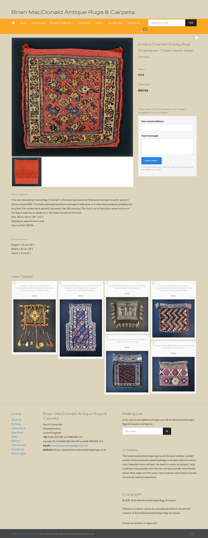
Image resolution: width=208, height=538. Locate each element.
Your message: (150, 135)
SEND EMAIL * (151, 160)
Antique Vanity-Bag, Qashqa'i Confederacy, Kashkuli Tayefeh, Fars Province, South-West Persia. (173, 288)
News (23, 22)
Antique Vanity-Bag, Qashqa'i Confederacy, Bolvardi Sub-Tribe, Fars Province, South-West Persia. (34, 288)
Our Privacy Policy (19, 533)
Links (14, 436)
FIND (191, 22)
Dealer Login (18, 453)
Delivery (15, 440)
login (192, 533)
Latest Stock (38, 22)
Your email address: (152, 121)
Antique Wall (116, 22)
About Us (16, 419)
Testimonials (18, 445)
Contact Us (134, 22)
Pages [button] (98, 22)
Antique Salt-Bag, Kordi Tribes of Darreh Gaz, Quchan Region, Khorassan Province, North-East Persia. (81, 288)
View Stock (84, 22)
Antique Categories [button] (61, 22)
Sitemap (34, 533)
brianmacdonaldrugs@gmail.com (69, 445)
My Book (16, 424)
